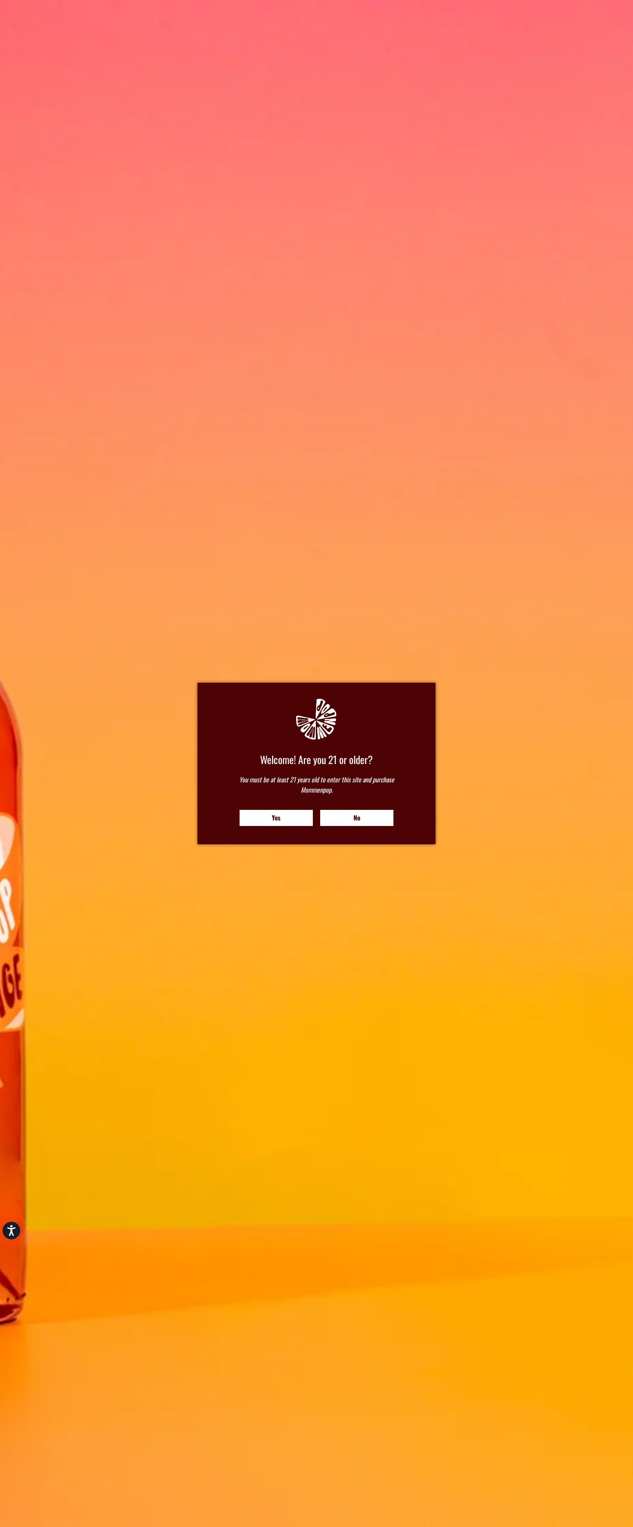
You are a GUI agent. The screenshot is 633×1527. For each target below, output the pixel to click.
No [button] (356, 817)
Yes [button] (276, 817)
